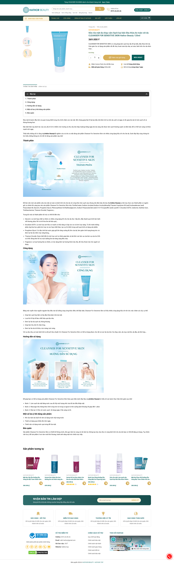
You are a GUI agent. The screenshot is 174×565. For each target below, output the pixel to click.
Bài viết (98, 18)
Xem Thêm (106, 2)
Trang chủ (55, 18)
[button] (142, 10)
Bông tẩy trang (83, 12)
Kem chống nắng (66, 12)
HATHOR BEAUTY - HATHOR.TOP (93, 562)
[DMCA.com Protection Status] (38, 552)
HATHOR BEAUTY (94, 30)
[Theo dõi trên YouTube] (49, 547)
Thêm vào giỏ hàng (118, 57)
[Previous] (37, 51)
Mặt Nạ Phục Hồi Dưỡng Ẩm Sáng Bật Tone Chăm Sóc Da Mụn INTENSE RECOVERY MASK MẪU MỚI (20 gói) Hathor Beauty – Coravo (140, 478)
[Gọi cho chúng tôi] (45, 547)
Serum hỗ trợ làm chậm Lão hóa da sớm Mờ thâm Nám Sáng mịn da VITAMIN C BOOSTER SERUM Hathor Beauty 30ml (75, 478)
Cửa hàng (67, 18)
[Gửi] (100, 9)
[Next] (82, 51)
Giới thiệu (108, 18)
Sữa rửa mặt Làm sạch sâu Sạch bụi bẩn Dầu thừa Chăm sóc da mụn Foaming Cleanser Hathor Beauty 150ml (119, 478)
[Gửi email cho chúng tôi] (40, 547)
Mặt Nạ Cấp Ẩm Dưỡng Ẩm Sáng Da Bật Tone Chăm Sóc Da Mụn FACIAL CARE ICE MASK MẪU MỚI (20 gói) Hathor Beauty (32, 478)
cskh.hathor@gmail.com (67, 540)
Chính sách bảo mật (94, 540)
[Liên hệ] (169, 556)
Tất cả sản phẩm (102, 27)
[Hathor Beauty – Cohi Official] (36, 10)
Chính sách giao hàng (95, 547)
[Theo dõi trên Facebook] (27, 547)
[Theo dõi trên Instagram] (32, 547)
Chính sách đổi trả (93, 550)
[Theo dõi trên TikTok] (36, 547)
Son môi (75, 12)
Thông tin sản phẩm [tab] (30, 86)
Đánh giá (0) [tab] (43, 86)
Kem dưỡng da (56, 12)
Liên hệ (119, 18)
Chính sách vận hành (94, 543)
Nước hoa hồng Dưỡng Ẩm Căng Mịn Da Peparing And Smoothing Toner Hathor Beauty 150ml (96, 478)
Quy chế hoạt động (94, 537)
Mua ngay (138, 57)
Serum (90, 12)
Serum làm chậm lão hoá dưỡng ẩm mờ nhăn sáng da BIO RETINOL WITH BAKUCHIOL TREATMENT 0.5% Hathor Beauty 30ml (54, 478)
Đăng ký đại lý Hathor (83, 18)
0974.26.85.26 (65, 537)
